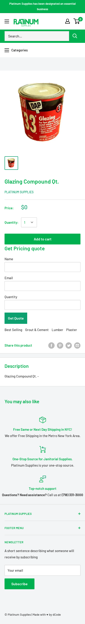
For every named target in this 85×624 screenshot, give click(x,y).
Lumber (57, 330)
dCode (57, 614)
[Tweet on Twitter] (69, 345)
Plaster (71, 330)
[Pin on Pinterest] (60, 345)
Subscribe (19, 584)
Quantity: (11, 222)
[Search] (74, 36)
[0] (77, 21)
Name (9, 259)
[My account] (67, 21)
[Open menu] (7, 21)
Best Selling (13, 330)
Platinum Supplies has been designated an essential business (42, 6)
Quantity (11, 297)
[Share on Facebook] (51, 345)
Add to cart (42, 239)
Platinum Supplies (19, 192)
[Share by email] (77, 345)
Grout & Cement (37, 330)
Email (9, 278)
